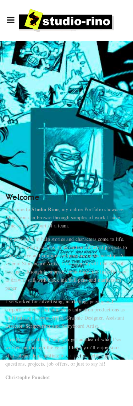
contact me (77, 355)
